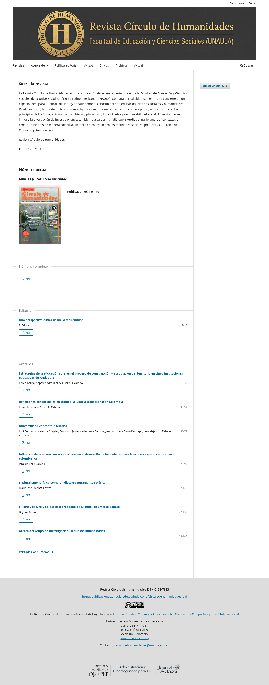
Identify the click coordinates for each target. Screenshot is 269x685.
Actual (138, 65)
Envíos (104, 65)
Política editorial (66, 65)
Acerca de (38, 65)
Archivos (122, 65)
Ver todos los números (34, 552)
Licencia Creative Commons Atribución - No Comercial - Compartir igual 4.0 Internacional (176, 614)
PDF (27, 279)
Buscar (248, 65)
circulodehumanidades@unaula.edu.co (141, 645)
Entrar (252, 3)
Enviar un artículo (215, 86)
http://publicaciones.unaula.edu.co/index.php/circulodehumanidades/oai (134, 597)
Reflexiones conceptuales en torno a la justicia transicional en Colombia (71, 402)
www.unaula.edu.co (135, 638)
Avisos (88, 65)
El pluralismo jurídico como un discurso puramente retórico (62, 483)
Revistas (18, 65)
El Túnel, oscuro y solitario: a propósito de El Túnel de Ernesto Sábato (69, 507)
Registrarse (237, 3)
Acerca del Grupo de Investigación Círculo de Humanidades (62, 531)
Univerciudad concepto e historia (43, 426)
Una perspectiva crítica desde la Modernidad (51, 320)
